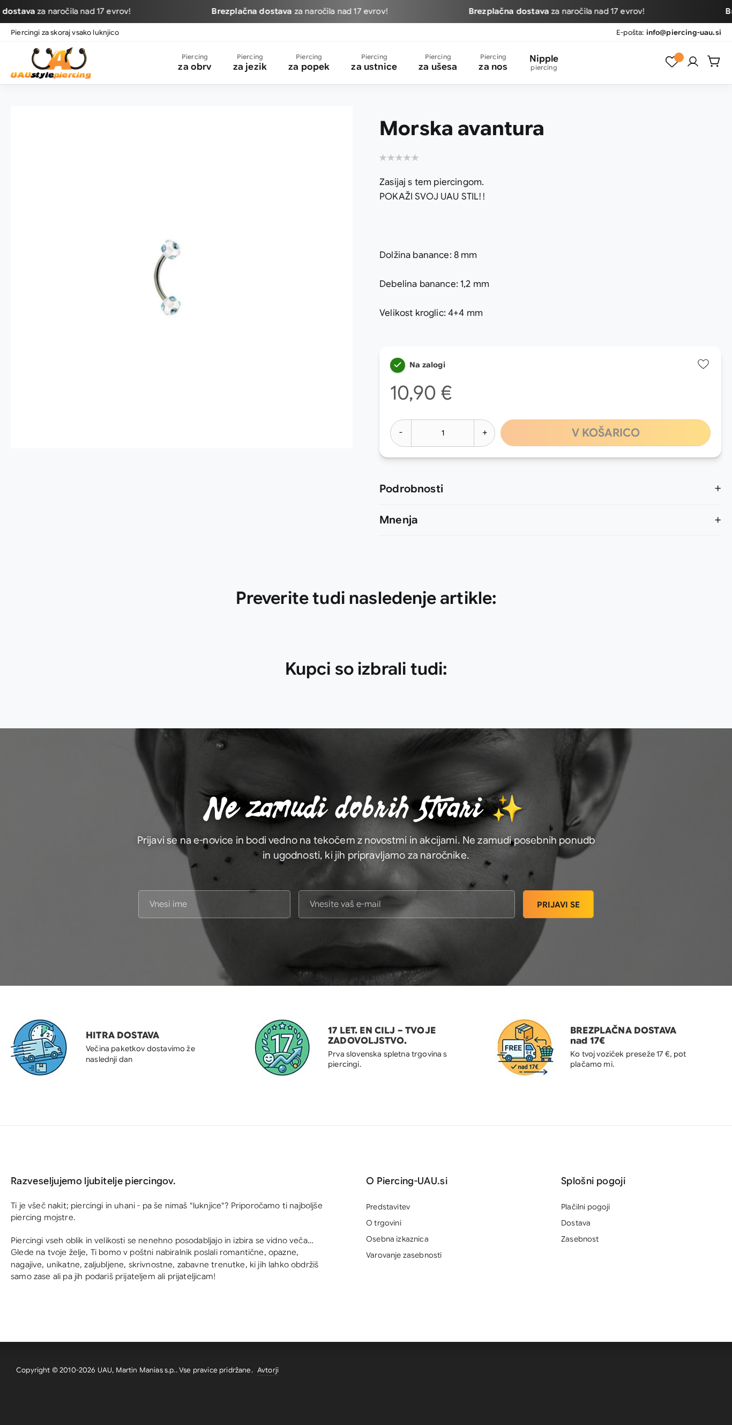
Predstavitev (388, 1207)
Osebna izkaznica (397, 1239)
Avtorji (268, 1370)
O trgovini (383, 1223)
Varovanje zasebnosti (404, 1255)
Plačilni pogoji (585, 1207)
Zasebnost (580, 1239)
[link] (692, 61)
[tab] (550, 489)
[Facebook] (708, 1371)
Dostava (576, 1223)
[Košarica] (714, 61)
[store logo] (51, 63)
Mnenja (398, 520)
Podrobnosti (411, 489)
